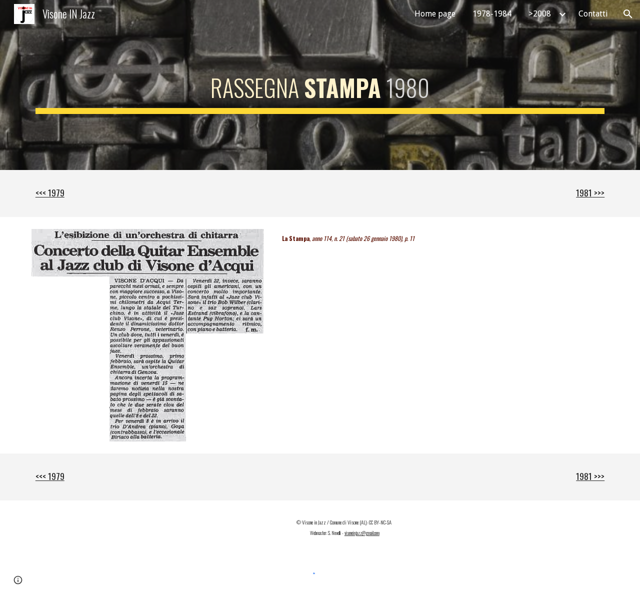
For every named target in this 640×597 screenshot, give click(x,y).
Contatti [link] (593, 13)
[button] (628, 14)
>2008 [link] (539, 13)
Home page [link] (435, 13)
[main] (320, 85)
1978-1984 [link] (492, 13)
